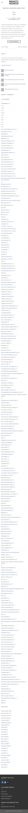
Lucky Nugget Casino (6, 475)
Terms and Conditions (6, 796)
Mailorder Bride (5, 501)
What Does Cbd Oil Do (6, 691)
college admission (5, 294)
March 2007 (4, 741)
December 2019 (5, 715)
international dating (6, 442)
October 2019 (4, 720)
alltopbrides (4, 138)
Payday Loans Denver (6, 557)
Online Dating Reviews (6, 543)
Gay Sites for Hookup (6, 383)
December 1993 (5, 762)
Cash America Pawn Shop (7, 228)
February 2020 (4, 711)
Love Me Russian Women (7, 470)
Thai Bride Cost (5, 632)
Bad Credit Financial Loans (11, 89)
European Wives (5, 350)
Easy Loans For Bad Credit (7, 336)
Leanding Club (4, 463)
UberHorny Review (5, 656)
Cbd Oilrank (4, 249)
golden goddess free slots (7, 390)
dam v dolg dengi (5, 319)
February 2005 (4, 743)
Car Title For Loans (6, 226)
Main (2, 503)
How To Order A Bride (6, 421)
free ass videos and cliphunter (8, 366)
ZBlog (2, 702)
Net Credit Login (5, 533)
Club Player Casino (5, 291)
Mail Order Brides (5, 489)
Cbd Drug (3, 242)
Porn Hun (3, 579)
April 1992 (3, 764)
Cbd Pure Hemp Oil (6, 256)
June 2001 (3, 750)
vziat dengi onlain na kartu (7, 677)
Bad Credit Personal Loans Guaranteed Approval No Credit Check (13, 179)
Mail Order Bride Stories (7, 484)
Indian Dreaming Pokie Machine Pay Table (11, 431)
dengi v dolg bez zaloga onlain (8, 326)
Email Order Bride (5, 340)
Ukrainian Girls (4, 663)
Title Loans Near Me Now (7, 644)
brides (2, 217)
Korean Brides (4, 449)
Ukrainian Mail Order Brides (7, 670)
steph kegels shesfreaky (7, 625)
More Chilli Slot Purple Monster (8, 522)
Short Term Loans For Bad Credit (9, 612)
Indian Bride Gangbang (6, 428)
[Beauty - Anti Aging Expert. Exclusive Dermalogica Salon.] (14, 2)
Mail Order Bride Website (7, 487)
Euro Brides (4, 347)
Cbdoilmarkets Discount (7, 270)
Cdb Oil (3, 273)
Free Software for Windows (8, 378)
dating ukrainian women (7, 324)
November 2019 (5, 718)
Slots (2, 614)
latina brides (4, 461)
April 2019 (3, 734)
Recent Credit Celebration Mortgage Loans (11, 588)
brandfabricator (14, 19)
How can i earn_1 (5, 414)
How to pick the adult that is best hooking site (15, 84)
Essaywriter (4, 345)
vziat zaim (3, 686)
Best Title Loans (5, 203)
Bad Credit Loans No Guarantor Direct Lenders (14, 75)
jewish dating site (9, 70)
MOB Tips (3, 512)
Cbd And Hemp (5, 240)
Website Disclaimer (6, 798)
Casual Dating (4, 238)
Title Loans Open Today (7, 646)
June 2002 (3, 748)
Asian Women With (6, 166)
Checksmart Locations (6, 289)
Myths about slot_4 (5, 531)
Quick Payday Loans (6, 584)
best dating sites (5, 198)
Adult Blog (3, 134)
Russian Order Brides (6, 607)
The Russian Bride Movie (7, 639)
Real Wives (4, 586)
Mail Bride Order (5, 477)
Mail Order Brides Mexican (7, 496)
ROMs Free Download (6, 591)
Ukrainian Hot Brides (6, 667)
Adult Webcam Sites (6, 136)
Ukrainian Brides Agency (7, 660)
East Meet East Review (6, 333)
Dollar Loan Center (5, 331)
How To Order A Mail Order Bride (9, 424)
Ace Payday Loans (5, 131)
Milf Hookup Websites (6, 510)
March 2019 (4, 736)
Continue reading (14, 41)
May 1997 (3, 757)
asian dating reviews (6, 159)
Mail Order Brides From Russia (8, 494)
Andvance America (5, 145)
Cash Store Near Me (6, 233)
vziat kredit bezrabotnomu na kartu (10, 679)
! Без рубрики (4, 103)
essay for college (5, 343)
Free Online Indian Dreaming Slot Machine (11, 373)
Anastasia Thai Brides (6, 143)
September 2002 (5, 746)
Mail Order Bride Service (7, 482)
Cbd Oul (3, 254)
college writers (4, 310)
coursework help (5, 312)
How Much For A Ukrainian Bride (9, 417)
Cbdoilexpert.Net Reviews (7, 268)
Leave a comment (22, 47)
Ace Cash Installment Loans (8, 129)
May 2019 (3, 732)
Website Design (5, 688)
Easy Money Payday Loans (7, 338)
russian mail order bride (7, 605)
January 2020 (4, 713)
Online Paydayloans (6, 547)
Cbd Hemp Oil (4, 245)
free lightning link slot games (8, 368)
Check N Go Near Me (6, 284)
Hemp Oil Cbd (4, 402)
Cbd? (2, 261)
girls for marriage (5, 387)
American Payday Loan (7, 141)
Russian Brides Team (6, 602)
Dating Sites (4, 322)
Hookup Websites (5, 405)
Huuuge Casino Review (6, 426)
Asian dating (4, 157)
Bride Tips (3, 214)
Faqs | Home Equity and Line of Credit (14, 79)
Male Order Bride (5, 505)
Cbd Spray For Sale (6, 259)
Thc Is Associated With (6, 635)
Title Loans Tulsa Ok (6, 649)
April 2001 (3, 753)
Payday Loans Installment (7, 567)
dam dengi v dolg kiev (6, 317)
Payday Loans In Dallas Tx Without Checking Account (12, 562)
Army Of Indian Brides (6, 148)
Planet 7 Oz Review (6, 577)
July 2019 (3, 727)
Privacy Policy (4, 794)
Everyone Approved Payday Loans (9, 352)
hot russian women (6, 409)
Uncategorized (4, 674)
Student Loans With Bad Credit (9, 630)
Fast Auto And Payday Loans (8, 354)
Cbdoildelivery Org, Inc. (6, 263)
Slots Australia (4, 616)
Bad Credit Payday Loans (7, 176)
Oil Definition (4, 536)
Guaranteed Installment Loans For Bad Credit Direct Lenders (14, 395)
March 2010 (4, 739)
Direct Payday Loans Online (8, 329)
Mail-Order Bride (5, 498)
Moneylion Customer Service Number (10, 517)
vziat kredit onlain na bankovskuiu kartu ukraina (13, 681)
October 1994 (4, 760)
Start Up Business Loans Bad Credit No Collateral (13, 621)
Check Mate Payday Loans (7, 282)
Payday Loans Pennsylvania (8, 572)
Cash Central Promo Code (7, 231)
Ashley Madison (5, 150)
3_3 (2, 112)
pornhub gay (4, 581)
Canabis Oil (4, 219)
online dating (4, 540)
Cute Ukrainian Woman (7, 315)
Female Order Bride (6, 359)
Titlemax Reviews (5, 651)
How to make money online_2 (8, 419)
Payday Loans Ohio (6, 570)
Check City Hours (5, 280)
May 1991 (3, 767)
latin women (4, 459)
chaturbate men (5, 275)
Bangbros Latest (5, 184)
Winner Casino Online (6, 695)
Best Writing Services (6, 205)
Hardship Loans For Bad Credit (8, 400)
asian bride (4, 155)
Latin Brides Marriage (6, 454)
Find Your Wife (4, 364)
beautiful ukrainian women (7, 193)
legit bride (3, 466)
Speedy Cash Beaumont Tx (8, 619)
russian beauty (4, 600)
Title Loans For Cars (6, 642)
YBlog (2, 700)
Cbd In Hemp (4, 247)
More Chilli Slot (4, 519)
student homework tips (7, 628)
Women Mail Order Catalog (8, 698)
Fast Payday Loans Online (7, 357)
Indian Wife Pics (5, 435)
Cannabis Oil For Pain (6, 221)
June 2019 (3, 729)
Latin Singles (4, 456)
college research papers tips (8, 308)
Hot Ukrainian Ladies (6, 412)
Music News (4, 526)
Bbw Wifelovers (5, 186)
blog (14, 12)
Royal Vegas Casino (6, 593)
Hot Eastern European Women (8, 407)
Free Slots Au (4, 375)
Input (2, 438)
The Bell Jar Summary (6, 637)
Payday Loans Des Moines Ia (8, 559)
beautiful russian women (7, 191)
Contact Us (4, 791)
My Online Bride (5, 529)
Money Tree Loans (5, 515)
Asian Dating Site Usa (6, 162)
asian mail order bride (6, 164)
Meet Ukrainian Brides (6, 508)
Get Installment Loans (6, 385)
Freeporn (3, 380)
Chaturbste (4, 277)
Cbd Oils (3, 252)
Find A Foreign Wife (6, 361)
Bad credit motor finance (7, 173)
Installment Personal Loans (7, 440)
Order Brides (4, 550)
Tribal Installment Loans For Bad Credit (10, 653)
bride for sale (4, 212)
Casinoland (4, 235)
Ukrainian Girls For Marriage (8, 665)
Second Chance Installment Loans (9, 609)
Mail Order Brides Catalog (7, 491)
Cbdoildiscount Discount (7, 266)
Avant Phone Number (6, 171)
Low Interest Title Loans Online (8, 473)
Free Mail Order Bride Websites (8, 371)
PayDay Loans (4, 554)
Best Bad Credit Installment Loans (9, 196)
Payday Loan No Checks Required (9, 552)
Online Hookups (5, 545)
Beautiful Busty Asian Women (8, 189)
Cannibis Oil (4, 224)
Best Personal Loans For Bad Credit (10, 200)
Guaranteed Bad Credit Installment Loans (11, 392)
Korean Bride (4, 447)
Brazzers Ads (4, 210)
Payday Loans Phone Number (8, 574)
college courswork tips (6, 296)
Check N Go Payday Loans (7, 287)
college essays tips (5, 298)
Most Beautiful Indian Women (8, 524)
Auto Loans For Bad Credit (7, 169)
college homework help (7, 301)
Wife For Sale (4, 693)
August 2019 (4, 725)
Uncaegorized (4, 672)
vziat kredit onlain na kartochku (9, 684)
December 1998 (5, 755)
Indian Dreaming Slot (6, 433)
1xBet (14, 14)
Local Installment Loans (7, 468)
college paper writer (6, 303)
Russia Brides (4, 598)
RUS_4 (2, 595)
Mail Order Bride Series (6, 480)
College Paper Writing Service (8, 305)
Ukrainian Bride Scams (6, 658)
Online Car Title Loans (6, 538)
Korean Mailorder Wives (7, 452)
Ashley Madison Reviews (7, 152)
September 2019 (5, 722)
